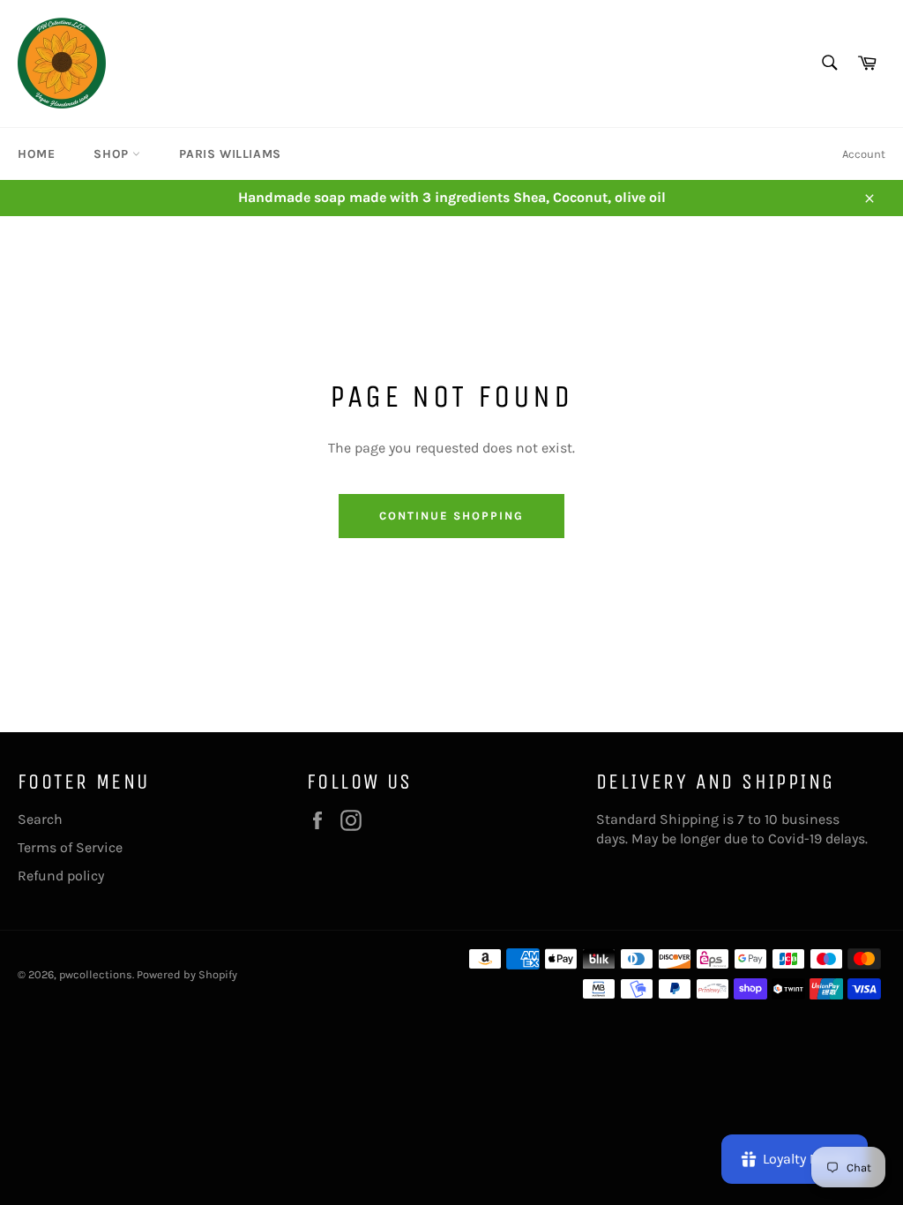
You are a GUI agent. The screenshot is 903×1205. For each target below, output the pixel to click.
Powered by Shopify (187, 974)
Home (36, 153)
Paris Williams (229, 153)
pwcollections (95, 974)
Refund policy (61, 875)
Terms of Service (70, 847)
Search (40, 819)
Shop (112, 153)
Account (863, 154)
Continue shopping (451, 515)
